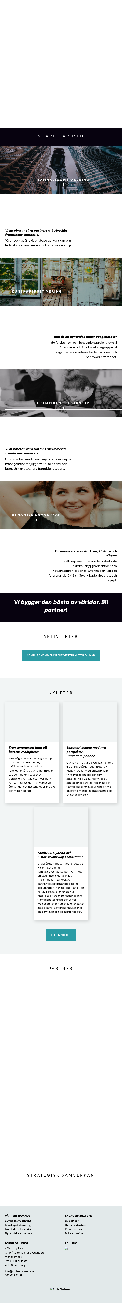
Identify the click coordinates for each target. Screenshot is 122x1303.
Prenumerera (73, 1229)
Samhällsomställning (18, 1221)
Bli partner (72, 1221)
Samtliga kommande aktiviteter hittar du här (61, 655)
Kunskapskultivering (18, 1225)
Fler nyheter (61, 935)
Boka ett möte (74, 1233)
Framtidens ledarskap (19, 1229)
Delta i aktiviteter (76, 1225)
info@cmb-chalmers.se (19, 1271)
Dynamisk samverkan (18, 1233)
